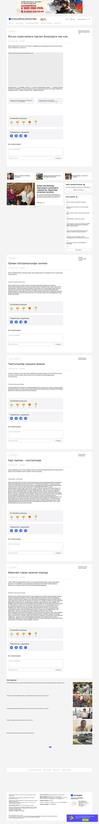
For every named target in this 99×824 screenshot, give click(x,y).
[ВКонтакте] (11, 136)
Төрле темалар (66, 770)
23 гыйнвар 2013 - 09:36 (13, 41)
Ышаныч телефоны (46, 23)
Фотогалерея (20, 23)
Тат (74, 19)
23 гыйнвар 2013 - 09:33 (13, 368)
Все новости (79, 249)
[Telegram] (21, 136)
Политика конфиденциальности (16, 818)
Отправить (58, 158)
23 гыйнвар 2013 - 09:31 (12, 577)
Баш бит (11, 23)
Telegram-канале (15, 101)
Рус (67, 19)
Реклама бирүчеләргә (32, 23)
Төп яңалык (12, 567)
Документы (57, 23)
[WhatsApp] (25, 136)
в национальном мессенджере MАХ (48, 101)
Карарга (85, 820)
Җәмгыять (12, 31)
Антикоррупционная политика (16, 815)
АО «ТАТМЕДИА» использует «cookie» (17, 816)
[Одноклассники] (16, 136)
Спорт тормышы (14, 358)
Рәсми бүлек (13, 455)
